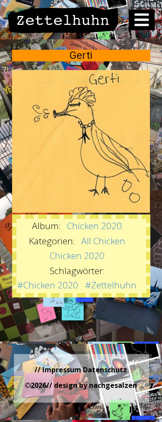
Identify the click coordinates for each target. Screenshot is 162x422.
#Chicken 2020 (47, 285)
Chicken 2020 (94, 226)
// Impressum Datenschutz (81, 369)
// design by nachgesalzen (91, 385)
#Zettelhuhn (111, 285)
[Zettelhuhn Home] (63, 20)
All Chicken (103, 241)
